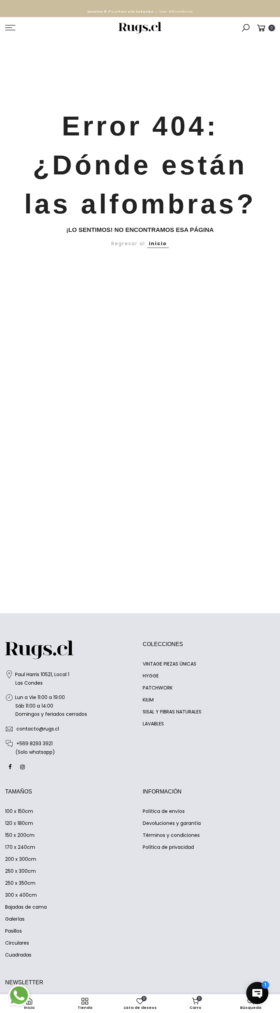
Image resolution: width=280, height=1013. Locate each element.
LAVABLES (153, 723)
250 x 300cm (20, 871)
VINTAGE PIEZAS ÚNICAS (169, 663)
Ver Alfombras (176, 8)
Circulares (17, 942)
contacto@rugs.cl (37, 728)
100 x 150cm (19, 811)
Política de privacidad (168, 847)
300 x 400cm (21, 895)
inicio (158, 243)
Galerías (15, 919)
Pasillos (13, 931)
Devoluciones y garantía (172, 823)
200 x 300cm (20, 859)
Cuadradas (18, 954)
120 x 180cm (19, 823)
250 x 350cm (20, 883)
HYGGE (151, 675)
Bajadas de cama (26, 907)
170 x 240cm (20, 847)
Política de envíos (164, 811)
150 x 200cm (19, 835)
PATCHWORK (158, 687)
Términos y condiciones (171, 835)
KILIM (148, 699)
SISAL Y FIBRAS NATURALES (172, 711)
